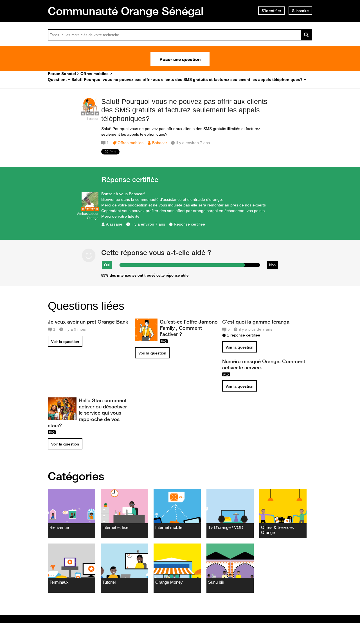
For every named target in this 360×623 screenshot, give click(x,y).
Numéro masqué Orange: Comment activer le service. (263, 364)
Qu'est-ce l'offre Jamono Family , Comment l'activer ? (189, 328)
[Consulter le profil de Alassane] (90, 208)
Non (272, 265)
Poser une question (180, 58)
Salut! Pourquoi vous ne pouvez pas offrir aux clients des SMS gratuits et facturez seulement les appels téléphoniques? (184, 110)
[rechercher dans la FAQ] (306, 34)
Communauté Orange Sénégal (126, 11)
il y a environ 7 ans (148, 224)
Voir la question (65, 341)
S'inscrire (300, 10)
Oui (107, 265)
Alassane (114, 224)
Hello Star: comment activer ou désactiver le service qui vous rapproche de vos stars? (87, 412)
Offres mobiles (130, 142)
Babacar (159, 142)
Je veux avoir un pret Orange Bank (88, 322)
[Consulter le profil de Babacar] (90, 113)
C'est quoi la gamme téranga (255, 322)
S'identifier (271, 10)
